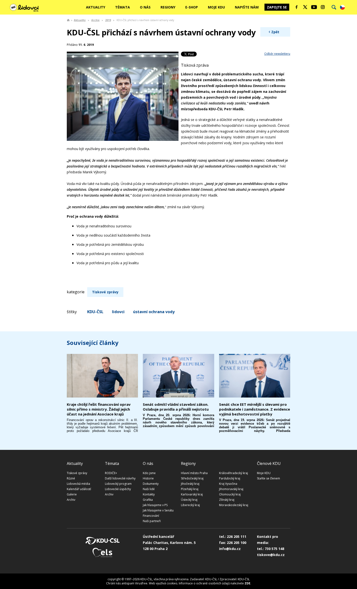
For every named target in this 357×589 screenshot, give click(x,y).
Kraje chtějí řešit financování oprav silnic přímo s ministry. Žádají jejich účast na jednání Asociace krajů (99, 409)
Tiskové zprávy (105, 292)
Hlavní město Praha (194, 473)
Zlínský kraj (226, 500)
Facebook (296, 7)
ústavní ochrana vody (154, 311)
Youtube (314, 7)
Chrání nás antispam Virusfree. (127, 583)
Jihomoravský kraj (231, 489)
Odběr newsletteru (277, 54)
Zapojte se (277, 7)
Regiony (168, 7)
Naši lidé (149, 489)
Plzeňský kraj (189, 489)
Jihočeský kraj (190, 484)
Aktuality (95, 7)
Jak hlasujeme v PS (155, 505)
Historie (148, 478)
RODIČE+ (111, 473)
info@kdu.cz (230, 548)
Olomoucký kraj (230, 494)
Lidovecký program (118, 484)
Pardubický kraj (229, 478)
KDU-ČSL (95, 311)
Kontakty (149, 494)
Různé (71, 478)
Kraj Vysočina (228, 484)
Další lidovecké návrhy (120, 478)
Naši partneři (152, 521)
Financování (151, 516)
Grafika (148, 500)
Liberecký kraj (190, 505)
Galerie (72, 494)
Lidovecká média (78, 484)
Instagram (323, 7)
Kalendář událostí (79, 489)
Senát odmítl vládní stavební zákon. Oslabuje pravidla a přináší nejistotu (176, 407)
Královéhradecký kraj (233, 473)
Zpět (275, 32)
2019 (108, 20)
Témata (122, 7)
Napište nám (247, 7)
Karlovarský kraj (192, 494)
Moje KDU (216, 7)
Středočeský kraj (192, 478)
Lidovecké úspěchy (118, 489)
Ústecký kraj (189, 500)
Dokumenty (151, 484)
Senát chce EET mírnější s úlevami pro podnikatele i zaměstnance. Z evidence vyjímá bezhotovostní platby (254, 409)
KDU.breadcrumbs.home (68, 20)
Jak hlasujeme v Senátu (158, 510)
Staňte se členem (268, 478)
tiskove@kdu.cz (271, 554)
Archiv (95, 20)
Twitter (305, 7)
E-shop (191, 7)
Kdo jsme (149, 473)
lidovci (118, 311)
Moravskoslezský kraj (233, 505)
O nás (145, 7)
